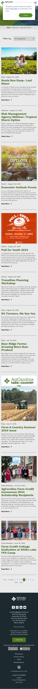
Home (8, 27)
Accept (26, 15)
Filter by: (7, 38)
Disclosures (19, 654)
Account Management (19, 680)
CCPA (19, 659)
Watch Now (5, 136)
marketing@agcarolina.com (19, 612)
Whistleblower (19, 662)
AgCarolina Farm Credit (19, 598)
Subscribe (19, 640)
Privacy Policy (13, 8)
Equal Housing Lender (19, 667)
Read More (5, 100)
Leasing (19, 677)
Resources (15, 27)
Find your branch (19, 626)
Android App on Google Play (25, 648)
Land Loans (19, 682)
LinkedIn (21, 607)
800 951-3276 (22, 618)
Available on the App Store (13, 648)
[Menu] (35, 2)
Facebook (13, 607)
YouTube (24, 607)
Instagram (17, 607)
